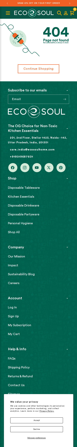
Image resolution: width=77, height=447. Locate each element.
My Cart (14, 334)
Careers (13, 283)
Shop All (14, 232)
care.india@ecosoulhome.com (32, 149)
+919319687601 (21, 156)
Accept (37, 420)
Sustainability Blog (21, 274)
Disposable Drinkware (23, 205)
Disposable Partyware (23, 214)
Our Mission (16, 256)
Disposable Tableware (24, 187)
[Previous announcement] (7, 3)
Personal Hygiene (20, 223)
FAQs (11, 358)
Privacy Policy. (46, 411)
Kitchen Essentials (21, 196)
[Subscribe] (64, 99)
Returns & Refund (20, 376)
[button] (59, 13)
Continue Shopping (38, 68)
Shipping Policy (19, 367)
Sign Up (13, 316)
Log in (12, 307)
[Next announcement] (69, 3)
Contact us (16, 385)
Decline (36, 429)
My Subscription (19, 325)
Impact (13, 265)
